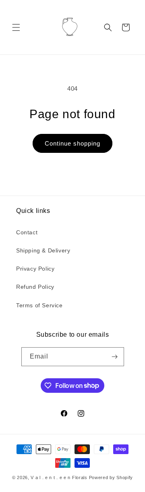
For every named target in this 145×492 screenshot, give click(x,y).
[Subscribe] (115, 356)
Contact (26, 232)
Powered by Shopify (111, 477)
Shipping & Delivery (43, 250)
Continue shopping (72, 143)
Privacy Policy (35, 268)
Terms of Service (39, 305)
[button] (16, 27)
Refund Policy (35, 287)
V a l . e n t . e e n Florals (59, 477)
